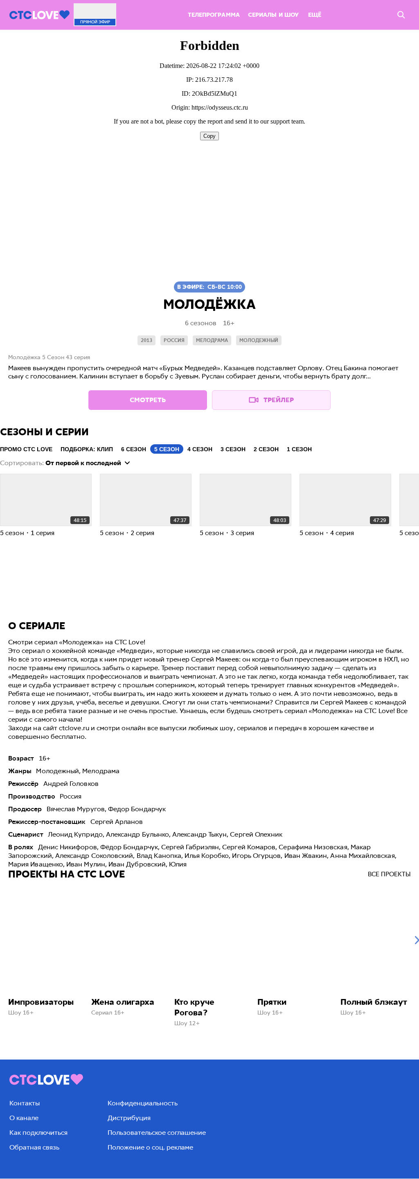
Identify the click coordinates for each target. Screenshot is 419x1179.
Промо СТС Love (26, 449)
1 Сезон (299, 449)
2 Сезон (266, 449)
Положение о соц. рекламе (150, 1147)
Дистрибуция (129, 1118)
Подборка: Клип (87, 449)
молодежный (258, 340)
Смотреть (148, 400)
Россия (174, 340)
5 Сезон (166, 449)
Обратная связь (34, 1147)
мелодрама (212, 340)
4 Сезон (199, 449)
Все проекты (389, 874)
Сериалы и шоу (273, 15)
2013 (146, 340)
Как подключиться (38, 1132)
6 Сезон (133, 449)
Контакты (24, 1103)
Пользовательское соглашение (157, 1132)
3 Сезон (233, 449)
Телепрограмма (214, 15)
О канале (23, 1118)
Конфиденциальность (143, 1103)
